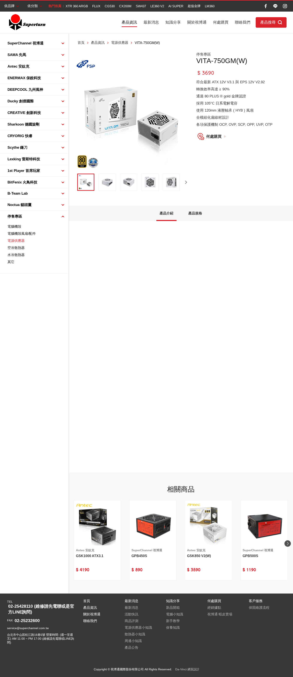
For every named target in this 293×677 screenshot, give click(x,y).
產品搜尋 (268, 22)
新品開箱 (173, 607)
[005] (171, 182)
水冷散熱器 (16, 255)
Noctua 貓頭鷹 (20, 205)
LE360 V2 (157, 6)
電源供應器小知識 (138, 627)
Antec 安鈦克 (18, 66)
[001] (86, 182)
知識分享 (173, 22)
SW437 (141, 6)
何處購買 (220, 22)
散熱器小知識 (135, 634)
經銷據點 (214, 607)
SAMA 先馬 (17, 55)
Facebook (265, 6)
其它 (11, 262)
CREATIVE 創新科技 (24, 113)
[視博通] (26, 22)
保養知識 (173, 627)
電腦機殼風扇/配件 (22, 233)
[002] (107, 182)
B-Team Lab (18, 193)
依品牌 (9, 6)
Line (275, 6)
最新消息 (151, 22)
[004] (150, 182)
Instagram (285, 6)
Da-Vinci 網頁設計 (187, 669)
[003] (129, 182)
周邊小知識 (133, 641)
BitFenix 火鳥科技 (22, 182)
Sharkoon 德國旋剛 (23, 124)
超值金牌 (194, 6)
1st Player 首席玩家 (24, 171)
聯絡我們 (242, 22)
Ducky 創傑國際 (21, 101)
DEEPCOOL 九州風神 (25, 90)
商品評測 (131, 621)
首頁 (81, 42)
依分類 (32, 6)
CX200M (125, 6)
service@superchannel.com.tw (28, 628)
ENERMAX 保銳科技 (24, 78)
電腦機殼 (14, 226)
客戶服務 (256, 601)
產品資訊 (129, 22)
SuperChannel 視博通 (26, 43)
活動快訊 (131, 614)
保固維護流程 (259, 607)
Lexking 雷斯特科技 (24, 159)
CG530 (110, 6)
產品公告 (131, 647)
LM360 (209, 6)
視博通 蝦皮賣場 (219, 614)
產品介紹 (166, 213)
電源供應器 (16, 240)
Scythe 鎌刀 (17, 147)
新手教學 (173, 621)
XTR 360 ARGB (77, 6)
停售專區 (15, 216)
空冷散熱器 (16, 248)
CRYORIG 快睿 (20, 136)
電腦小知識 (174, 614)
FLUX (96, 6)
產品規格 (195, 213)
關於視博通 (197, 22)
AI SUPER (175, 6)
